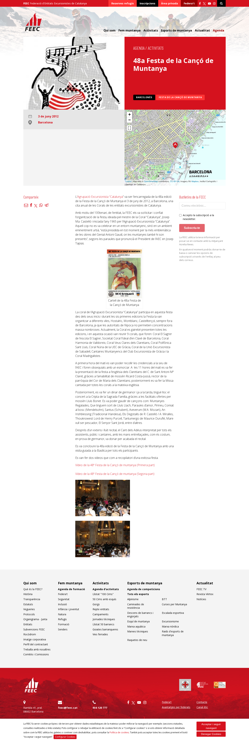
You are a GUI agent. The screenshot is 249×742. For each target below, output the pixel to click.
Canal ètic (202, 707)
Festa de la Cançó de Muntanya (180, 97)
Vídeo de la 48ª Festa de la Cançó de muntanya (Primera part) (115, 465)
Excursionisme (170, 621)
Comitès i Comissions (36, 654)
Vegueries (29, 609)
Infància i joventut (68, 609)
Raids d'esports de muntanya (173, 633)
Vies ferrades (100, 634)
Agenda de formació (71, 589)
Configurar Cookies (65, 736)
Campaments (100, 614)
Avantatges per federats (176, 707)
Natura (62, 614)
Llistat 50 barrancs (103, 624)
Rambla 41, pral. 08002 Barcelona (33, 709)
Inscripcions (147, 3)
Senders (62, 629)
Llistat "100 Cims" (103, 594)
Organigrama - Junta (35, 619)
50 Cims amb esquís (104, 599)
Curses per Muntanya (174, 604)
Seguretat (63, 599)
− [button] (129, 120)
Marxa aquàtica (136, 626)
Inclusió (62, 604)
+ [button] (129, 114)
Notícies (201, 599)
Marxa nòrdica (170, 626)
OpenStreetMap (151, 181)
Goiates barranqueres (105, 629)
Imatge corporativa (34, 639)
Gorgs (96, 604)
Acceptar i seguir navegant (211, 726)
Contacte (202, 702)
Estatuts (28, 604)
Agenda (218, 30)
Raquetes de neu (137, 640)
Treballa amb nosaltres (36, 649)
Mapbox (195, 181)
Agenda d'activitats (106, 589)
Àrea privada (169, 3)
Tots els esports (138, 594)
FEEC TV (201, 589)
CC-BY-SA (174, 181)
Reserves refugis (122, 3)
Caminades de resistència (135, 606)
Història (27, 594)
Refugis (62, 619)
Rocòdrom (29, 634)
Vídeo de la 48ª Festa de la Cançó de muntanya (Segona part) (114, 474)
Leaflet (128, 181)
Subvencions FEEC (34, 629)
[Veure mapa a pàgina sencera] (129, 128)
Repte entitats (101, 609)
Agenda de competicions (143, 589)
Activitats (156, 48)
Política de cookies (119, 732)
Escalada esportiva (173, 613)
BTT (164, 599)
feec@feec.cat (67, 707)
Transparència (31, 599)
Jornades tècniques (104, 619)
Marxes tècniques (137, 631)
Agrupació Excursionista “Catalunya (100, 197)
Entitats (27, 624)
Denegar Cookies (211, 734)
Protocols (29, 614)
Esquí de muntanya (138, 621)
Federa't (189, 3)
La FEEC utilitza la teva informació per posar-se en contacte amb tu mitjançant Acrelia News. (201, 241)
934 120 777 (100, 707)
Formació (63, 624)
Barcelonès (144, 97)
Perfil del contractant (35, 644)
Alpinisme (133, 599)
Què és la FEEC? (32, 589)
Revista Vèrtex (205, 594)
